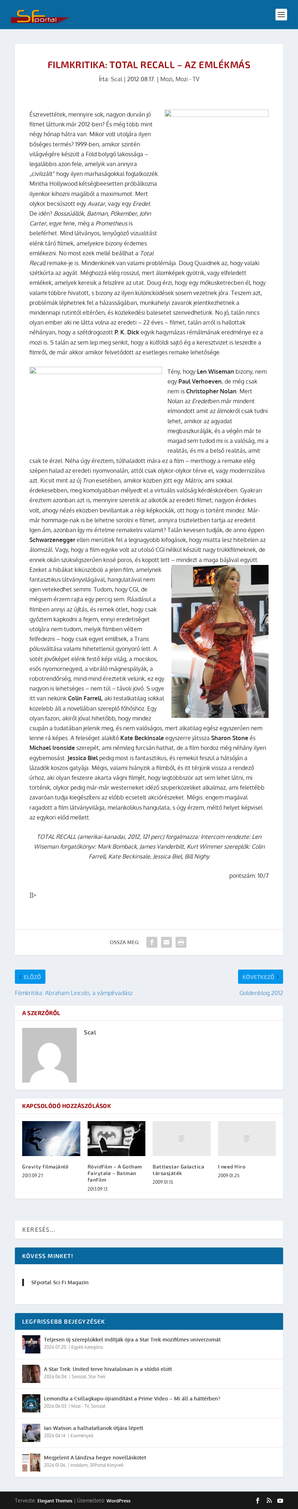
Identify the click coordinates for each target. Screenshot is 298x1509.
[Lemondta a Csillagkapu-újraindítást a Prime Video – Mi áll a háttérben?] (31, 1403)
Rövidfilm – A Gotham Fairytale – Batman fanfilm (115, 1173)
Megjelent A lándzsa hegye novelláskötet (95, 1457)
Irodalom (79, 1465)
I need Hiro (232, 1166)
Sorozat (79, 1376)
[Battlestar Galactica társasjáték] (182, 1138)
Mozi (166, 79)
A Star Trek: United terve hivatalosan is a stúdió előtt (108, 1369)
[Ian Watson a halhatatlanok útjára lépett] (31, 1433)
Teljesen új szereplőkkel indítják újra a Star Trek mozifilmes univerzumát (132, 1339)
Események (82, 1435)
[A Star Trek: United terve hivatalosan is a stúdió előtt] (31, 1374)
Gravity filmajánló (45, 1166)
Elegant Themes (54, 1501)
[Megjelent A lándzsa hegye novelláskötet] (31, 1462)
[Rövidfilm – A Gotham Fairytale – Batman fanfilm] (117, 1138)
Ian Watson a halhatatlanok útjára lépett (93, 1428)
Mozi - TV (188, 79)
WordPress (118, 1501)
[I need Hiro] (247, 1138)
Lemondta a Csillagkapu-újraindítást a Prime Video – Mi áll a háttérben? (132, 1398)
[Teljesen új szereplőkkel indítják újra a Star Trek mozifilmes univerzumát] (31, 1344)
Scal (116, 79)
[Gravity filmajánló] (51, 1138)
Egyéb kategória (87, 1347)
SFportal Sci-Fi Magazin (60, 1282)
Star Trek (96, 1376)
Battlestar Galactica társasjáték (178, 1169)
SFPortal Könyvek (107, 1465)
